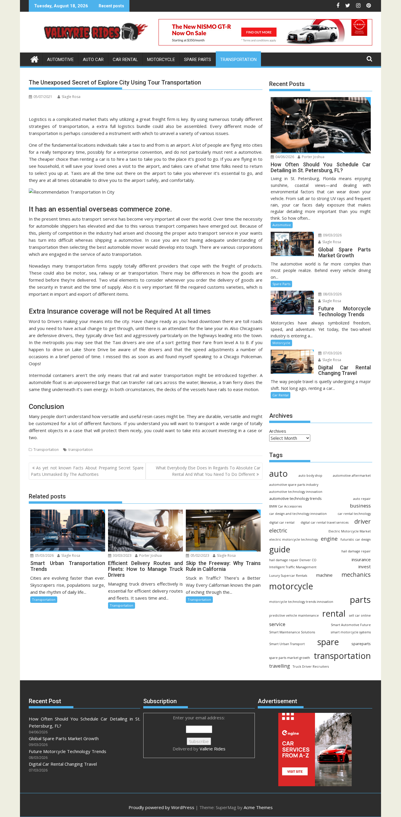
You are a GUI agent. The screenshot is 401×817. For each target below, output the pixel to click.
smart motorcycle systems (351, 632)
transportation (80, 449)
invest (364, 566)
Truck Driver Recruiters (311, 666)
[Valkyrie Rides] (34, 58)
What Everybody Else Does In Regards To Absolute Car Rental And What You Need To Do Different (208, 471)
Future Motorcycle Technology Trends (67, 751)
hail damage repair (356, 551)
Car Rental (125, 59)
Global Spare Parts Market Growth (64, 738)
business (360, 505)
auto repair (362, 499)
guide (279, 549)
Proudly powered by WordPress (161, 807)
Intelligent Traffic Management (292, 567)
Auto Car (93, 59)
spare (328, 642)
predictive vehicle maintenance (294, 615)
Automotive (60, 59)
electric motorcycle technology (293, 539)
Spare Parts (197, 59)
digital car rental (281, 522)
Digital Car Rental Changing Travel (63, 764)
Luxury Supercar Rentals (288, 576)
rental (334, 613)
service (277, 624)
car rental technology (354, 514)
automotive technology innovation (295, 492)
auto (278, 473)
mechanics (356, 575)
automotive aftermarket (352, 475)
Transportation (238, 59)
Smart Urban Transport (287, 644)
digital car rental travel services (324, 522)
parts (360, 599)
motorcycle (291, 586)
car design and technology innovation (298, 514)
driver (362, 521)
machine (324, 575)
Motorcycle (161, 59)
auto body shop (310, 475)
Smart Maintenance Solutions (292, 632)
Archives (277, 431)
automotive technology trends (295, 498)
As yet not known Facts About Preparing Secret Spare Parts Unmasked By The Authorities (87, 471)
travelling (279, 666)
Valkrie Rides (212, 749)
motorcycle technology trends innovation (301, 602)
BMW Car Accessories (285, 506)
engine (329, 538)
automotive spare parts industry (293, 485)
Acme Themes (258, 807)
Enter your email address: (199, 733)
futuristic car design (356, 539)
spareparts (361, 643)
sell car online (360, 615)
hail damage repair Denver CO (292, 560)
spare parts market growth (289, 658)
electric (278, 530)
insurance (361, 559)
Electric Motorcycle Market (349, 531)
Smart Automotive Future (351, 625)
